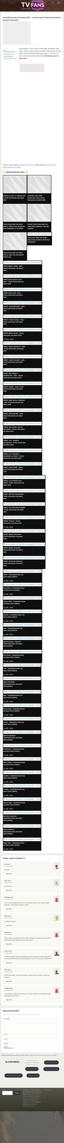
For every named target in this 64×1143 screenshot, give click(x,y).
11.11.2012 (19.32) (8, 990)
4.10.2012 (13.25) (8, 934)
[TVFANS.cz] (32, 5)
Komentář (6, 1019)
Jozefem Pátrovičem (27, 165)
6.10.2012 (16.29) (8, 971)
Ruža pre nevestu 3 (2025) (13, 1075)
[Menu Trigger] (58, 2)
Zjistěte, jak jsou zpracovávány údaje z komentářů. (43, 1055)
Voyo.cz (51, 1090)
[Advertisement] (17, 33)
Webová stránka (6, 1045)
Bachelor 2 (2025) (32, 1069)
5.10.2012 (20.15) (8, 953)
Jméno (6, 1034)
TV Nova (45, 1090)
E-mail (5, 1039)
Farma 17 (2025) (31, 1062)
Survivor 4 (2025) (33, 1075)
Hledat (4, 1090)
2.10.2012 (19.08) (8, 866)
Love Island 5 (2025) (51, 1062)
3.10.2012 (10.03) (8, 918)
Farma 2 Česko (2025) (51, 1069)
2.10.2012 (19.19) (8, 899)
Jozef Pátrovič (24, 49)
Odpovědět (9, 873)
